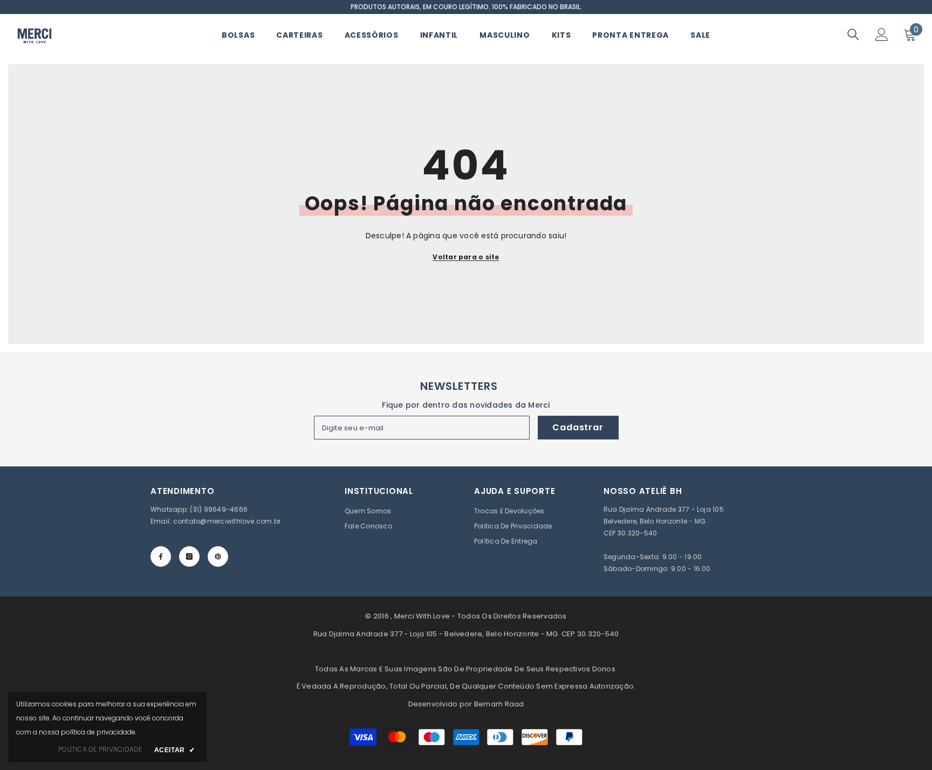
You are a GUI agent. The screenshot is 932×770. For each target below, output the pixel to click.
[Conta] (881, 34)
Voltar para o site (466, 257)
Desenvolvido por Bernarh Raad (466, 704)
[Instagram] (189, 556)
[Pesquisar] (853, 34)
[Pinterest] (218, 556)
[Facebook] (160, 556)
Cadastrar (577, 427)
